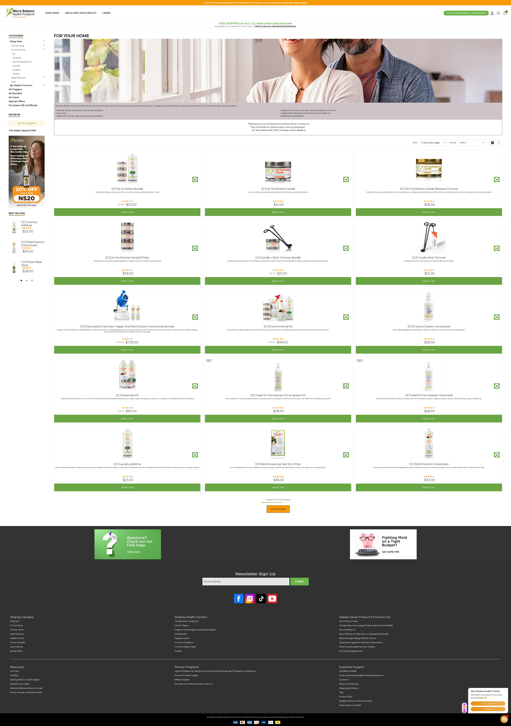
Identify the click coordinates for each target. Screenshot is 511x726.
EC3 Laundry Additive (29, 223)
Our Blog (14, 675)
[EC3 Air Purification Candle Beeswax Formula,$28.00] (429, 168)
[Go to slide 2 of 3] (26, 280)
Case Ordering (16, 647)
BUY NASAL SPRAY (298, 3)
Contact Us (344, 679)
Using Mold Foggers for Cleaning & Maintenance (361, 642)
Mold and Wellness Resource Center (26, 688)
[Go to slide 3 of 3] (32, 280)
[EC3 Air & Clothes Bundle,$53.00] (127, 168)
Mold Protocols (17, 634)
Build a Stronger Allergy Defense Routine (357, 638)
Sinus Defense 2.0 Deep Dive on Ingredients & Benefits (364, 634)
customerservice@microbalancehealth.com (364, 675)
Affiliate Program (182, 679)
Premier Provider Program (186, 675)
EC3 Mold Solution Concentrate (32, 243)
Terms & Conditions (244, 717)
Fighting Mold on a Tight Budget (24, 679)
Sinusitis (178, 651)
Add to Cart (127, 212)
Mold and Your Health (19, 684)
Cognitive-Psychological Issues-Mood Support (195, 630)
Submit (299, 581)
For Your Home (17, 630)
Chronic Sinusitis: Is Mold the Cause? (26, 692)
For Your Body (16, 625)
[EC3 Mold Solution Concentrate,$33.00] (429, 443)
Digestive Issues (182, 638)
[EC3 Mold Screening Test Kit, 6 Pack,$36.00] (278, 443)
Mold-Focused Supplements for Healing (357, 647)
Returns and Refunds (348, 684)
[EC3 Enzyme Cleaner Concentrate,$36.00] (429, 305)
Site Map (301, 717)
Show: (415, 143)
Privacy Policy (257, 717)
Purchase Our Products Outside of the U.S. (194, 684)
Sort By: (453, 143)
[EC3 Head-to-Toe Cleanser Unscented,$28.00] (429, 374)
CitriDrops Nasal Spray (31, 263)
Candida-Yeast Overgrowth (187, 621)
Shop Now (14, 621)
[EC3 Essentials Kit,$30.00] (127, 374)
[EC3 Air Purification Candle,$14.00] (278, 168)
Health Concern (17, 638)
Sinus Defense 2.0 (347, 630)
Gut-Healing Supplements (351, 651)
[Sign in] (492, 12)
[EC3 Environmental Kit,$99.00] (278, 305)
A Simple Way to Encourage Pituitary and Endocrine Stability (366, 625)
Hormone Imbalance (184, 642)
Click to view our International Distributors (275, 26)
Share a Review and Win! (350, 705)
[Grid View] (492, 142)
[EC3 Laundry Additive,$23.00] (127, 443)
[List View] (499, 142)
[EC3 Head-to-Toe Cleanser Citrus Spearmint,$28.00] (278, 374)
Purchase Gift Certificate (23, 105)
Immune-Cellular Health (185, 647)
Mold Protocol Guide (348, 621)
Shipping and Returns (348, 688)
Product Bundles (17, 642)
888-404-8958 (349, 671)
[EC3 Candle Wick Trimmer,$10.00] (429, 237)
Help (341, 692)
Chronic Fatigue (182, 625)
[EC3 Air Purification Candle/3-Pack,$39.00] (127, 237)
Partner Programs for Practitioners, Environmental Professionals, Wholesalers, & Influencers (215, 671)
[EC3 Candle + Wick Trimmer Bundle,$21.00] (278, 237)
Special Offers (16, 651)
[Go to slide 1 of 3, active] (21, 280)
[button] (27, 172)
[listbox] (472, 142)
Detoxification (181, 634)
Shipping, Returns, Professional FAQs (355, 701)
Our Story (14, 671)
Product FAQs (345, 697)
